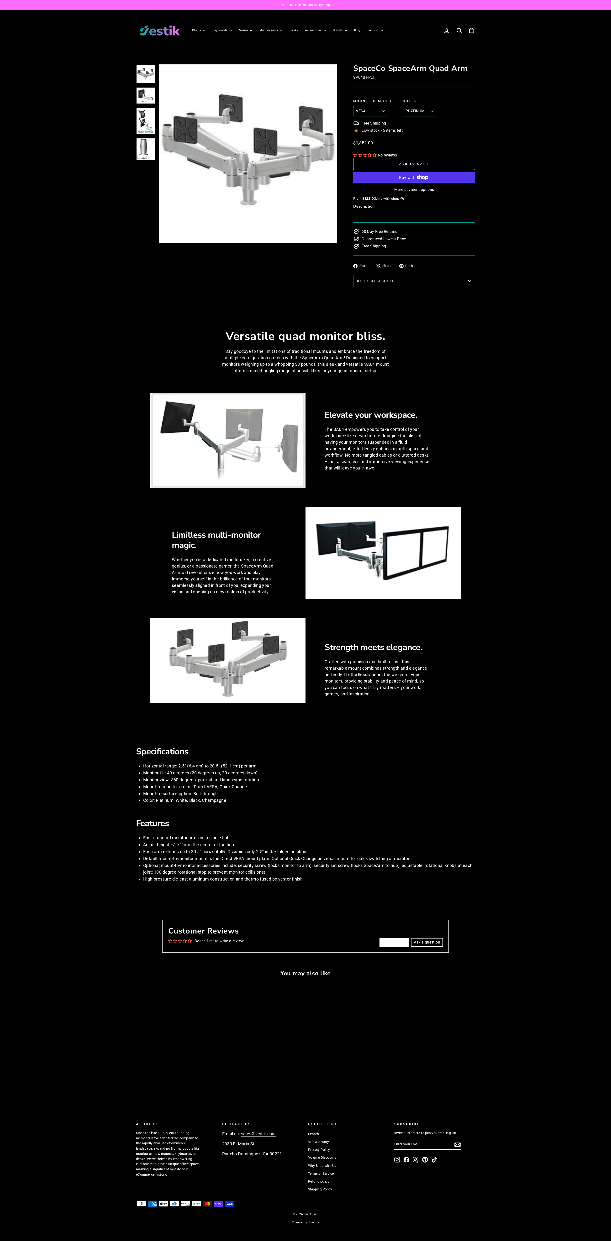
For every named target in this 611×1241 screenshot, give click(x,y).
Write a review (394, 942)
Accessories (313, 30)
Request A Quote (377, 281)
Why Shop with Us (322, 1166)
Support (373, 30)
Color (410, 101)
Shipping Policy (320, 1189)
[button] (365, 155)
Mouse (244, 30)
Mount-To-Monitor (375, 101)
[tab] (363, 207)
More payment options (414, 189)
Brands (338, 30)
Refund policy (318, 1181)
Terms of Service (321, 1173)
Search (313, 1134)
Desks (294, 30)
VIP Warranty (318, 1142)
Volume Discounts (322, 1157)
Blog (357, 30)
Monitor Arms (269, 30)
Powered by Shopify (305, 1222)
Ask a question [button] (427, 942)
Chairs (197, 30)
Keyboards (220, 30)
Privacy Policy (319, 1150)
